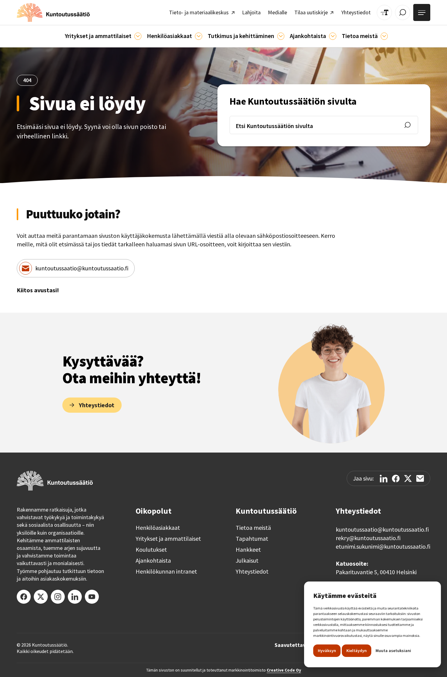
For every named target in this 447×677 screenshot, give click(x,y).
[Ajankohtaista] (280, 36)
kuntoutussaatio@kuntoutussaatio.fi (81, 268)
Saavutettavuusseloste (303, 645)
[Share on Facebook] (396, 478)
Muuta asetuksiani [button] (393, 650)
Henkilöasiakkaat (158, 527)
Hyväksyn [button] (327, 650)
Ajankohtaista (153, 560)
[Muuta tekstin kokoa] (384, 12)
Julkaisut (247, 560)
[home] (53, 12)
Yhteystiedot (252, 571)
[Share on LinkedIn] (383, 478)
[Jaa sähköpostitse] (420, 478)
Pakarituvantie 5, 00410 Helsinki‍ (376, 572)
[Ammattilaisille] (137, 36)
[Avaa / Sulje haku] (402, 12)
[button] (103, 36)
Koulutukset (151, 549)
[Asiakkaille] (198, 36)
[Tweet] (408, 478)
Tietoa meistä (253, 527)
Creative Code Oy (284, 670)
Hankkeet (248, 549)
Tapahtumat (252, 538)
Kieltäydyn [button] (356, 650)
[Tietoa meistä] (384, 36)
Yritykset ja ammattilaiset (168, 538)
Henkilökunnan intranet (166, 571)
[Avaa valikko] (421, 12)
